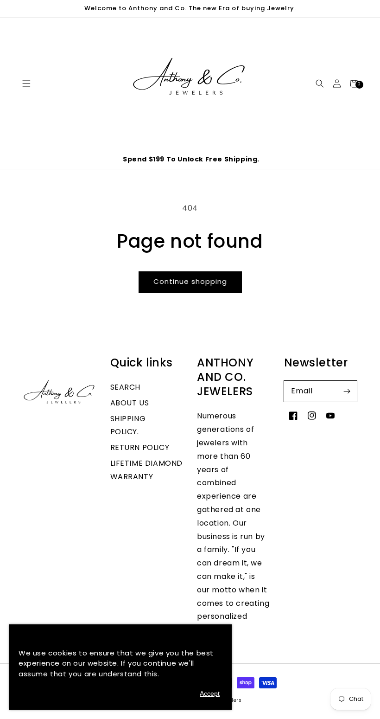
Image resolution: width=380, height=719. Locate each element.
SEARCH (125, 387)
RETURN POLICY (140, 447)
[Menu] (26, 83)
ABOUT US (129, 403)
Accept (210, 693)
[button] (319, 83)
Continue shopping (190, 281)
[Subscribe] (346, 391)
